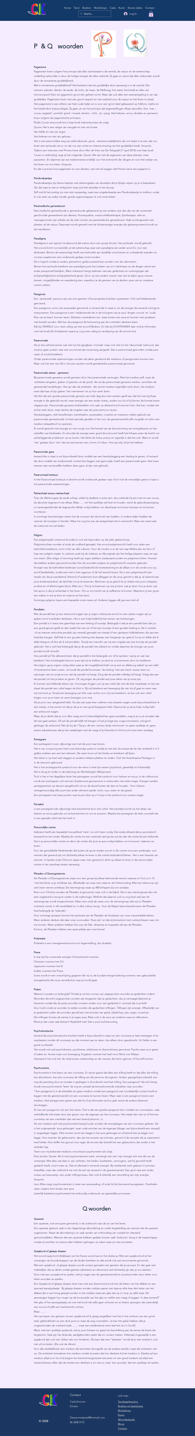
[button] (151, 14)
